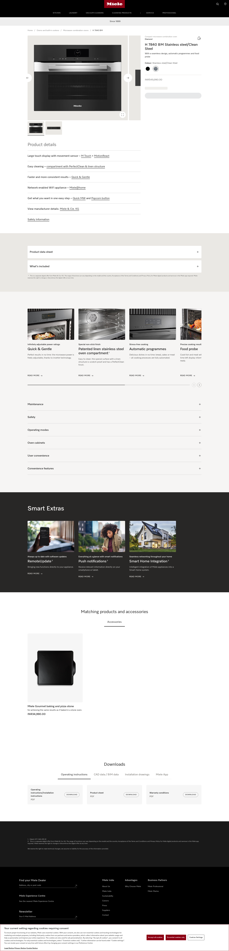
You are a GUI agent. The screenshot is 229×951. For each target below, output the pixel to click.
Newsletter (25, 911)
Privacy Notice (20, 948)
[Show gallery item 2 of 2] (53, 128)
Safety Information (38, 219)
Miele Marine (153, 891)
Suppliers (106, 910)
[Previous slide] (27, 78)
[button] (148, 69)
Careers (105, 901)
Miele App (162, 774)
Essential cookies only (176, 937)
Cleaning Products (122, 13)
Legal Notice (9, 948)
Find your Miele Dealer (32, 880)
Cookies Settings (196, 937)
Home (30, 30)
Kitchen (57, 13)
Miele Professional (155, 886)
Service (150, 13)
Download (72, 794)
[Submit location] (76, 886)
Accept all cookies (155, 937)
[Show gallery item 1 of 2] (36, 128)
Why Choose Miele (133, 886)
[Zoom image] (122, 115)
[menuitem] (58, 12)
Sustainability (107, 896)
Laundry (73, 13)
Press (104, 905)
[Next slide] (128, 78)
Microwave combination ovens (76, 30)
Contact (105, 915)
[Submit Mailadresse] (76, 917)
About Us (106, 886)
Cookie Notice (32, 948)
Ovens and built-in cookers (48, 30)
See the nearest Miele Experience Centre (36, 901)
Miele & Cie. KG (69, 209)
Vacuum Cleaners (95, 13)
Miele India (106, 891)
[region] (84, 78)
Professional (169, 13)
